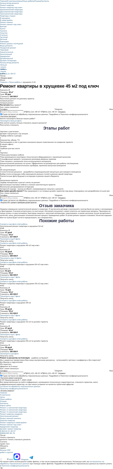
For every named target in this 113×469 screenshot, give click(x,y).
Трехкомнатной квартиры (11, 14)
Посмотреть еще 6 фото (10, 239)
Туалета (3, 31)
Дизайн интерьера (8, 60)
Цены (2, 397)
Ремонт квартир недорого (11, 414)
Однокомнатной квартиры (11, 9)
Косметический (6, 52)
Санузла (3, 33)
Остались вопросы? (7, 391)
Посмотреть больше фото (11, 121)
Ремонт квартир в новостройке (13, 422)
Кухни (2, 28)
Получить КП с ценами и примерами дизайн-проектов (18, 202)
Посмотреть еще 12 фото (10, 258)
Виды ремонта (6, 46)
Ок (1, 468)
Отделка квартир (7, 420)
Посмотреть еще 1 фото (10, 277)
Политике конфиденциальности (74, 114)
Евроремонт (5, 56)
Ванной (3, 26)
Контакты (4, 403)
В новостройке (6, 20)
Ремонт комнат (6, 22)
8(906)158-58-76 (7, 433)
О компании (5, 395)
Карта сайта (5, 405)
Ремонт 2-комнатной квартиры (13, 410)
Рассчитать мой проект (8, 116)
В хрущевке (5, 18)
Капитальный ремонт (9, 416)
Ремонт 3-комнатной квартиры (13, 412)
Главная (3, 82)
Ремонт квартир (7, 5)
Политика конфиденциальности (14, 388)
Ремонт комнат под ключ (10, 24)
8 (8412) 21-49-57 (8, 74)
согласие (12, 114)
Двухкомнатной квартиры (11, 12)
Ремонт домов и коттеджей (11, 43)
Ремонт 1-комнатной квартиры (13, 408)
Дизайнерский (6, 58)
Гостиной (4, 37)
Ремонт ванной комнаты (10, 418)
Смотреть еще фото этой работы (13, 224)
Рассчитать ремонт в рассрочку (11, 378)
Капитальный (6, 54)
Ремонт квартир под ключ (11, 7)
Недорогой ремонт (8, 48)
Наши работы (15, 82)
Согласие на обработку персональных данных (20, 386)
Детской (3, 39)
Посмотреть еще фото (9, 353)
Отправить (61, 112)
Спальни (4, 35)
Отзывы (3, 401)
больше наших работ (2, 66)
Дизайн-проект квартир (10, 429)
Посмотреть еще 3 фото (10, 296)
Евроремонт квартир (9, 427)
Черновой (4, 50)
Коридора (4, 41)
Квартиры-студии (7, 16)
